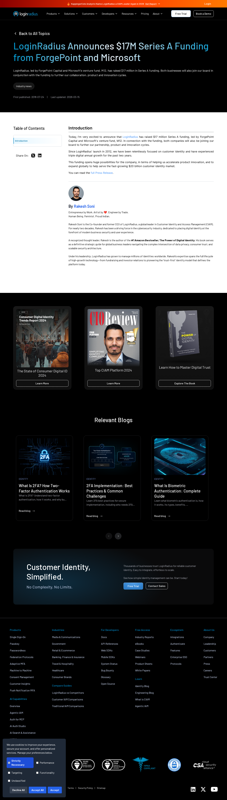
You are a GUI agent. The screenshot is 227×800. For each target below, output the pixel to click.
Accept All (37, 790)
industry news (24, 86)
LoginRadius (130, 136)
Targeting (16, 772)
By (81, 206)
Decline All (18, 790)
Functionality (47, 772)
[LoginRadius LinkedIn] (193, 789)
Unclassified (18, 780)
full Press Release (102, 172)
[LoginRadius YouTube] (214, 789)
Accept (54, 790)
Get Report (151, 3)
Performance (47, 762)
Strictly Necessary (17, 762)
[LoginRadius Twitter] (203, 789)
